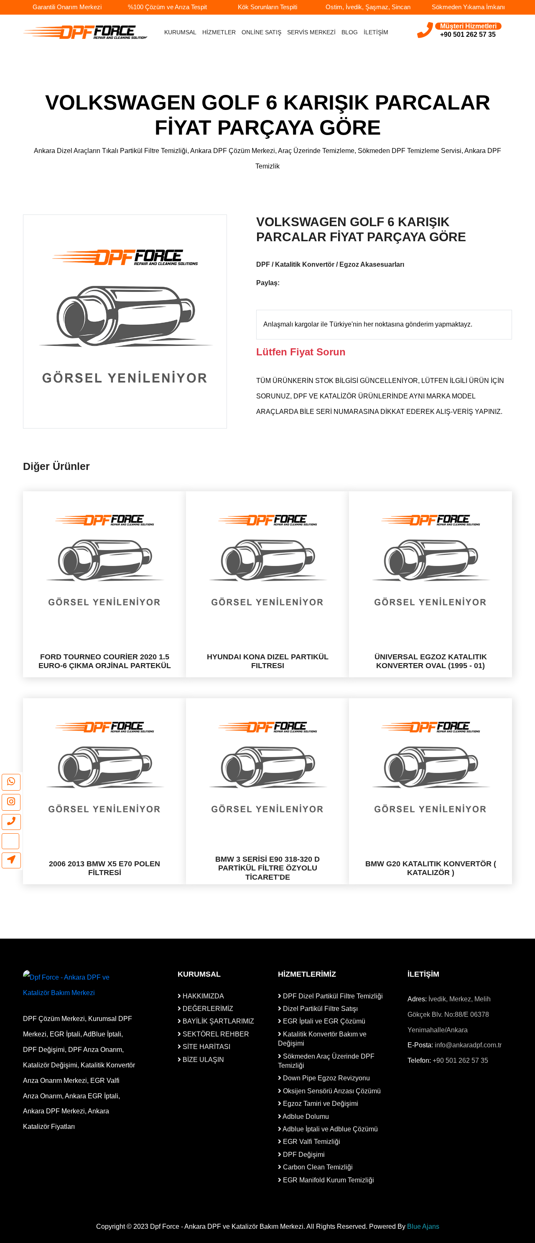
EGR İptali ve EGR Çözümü (323, 1021)
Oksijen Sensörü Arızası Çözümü (331, 1091)
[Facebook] (413, 1092)
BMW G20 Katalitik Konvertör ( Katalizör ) (430, 868)
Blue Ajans (423, 1226)
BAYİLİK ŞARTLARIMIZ (217, 1021)
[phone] (11, 822)
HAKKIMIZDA (202, 996)
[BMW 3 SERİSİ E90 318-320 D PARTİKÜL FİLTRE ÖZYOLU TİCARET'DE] (267, 767)
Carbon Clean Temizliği (317, 1167)
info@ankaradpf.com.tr (468, 1045)
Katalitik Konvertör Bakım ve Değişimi (322, 1039)
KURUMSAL (180, 32)
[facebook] (286, 283)
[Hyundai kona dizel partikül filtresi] (267, 560)
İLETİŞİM (376, 32)
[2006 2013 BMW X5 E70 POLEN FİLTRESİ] (104, 767)
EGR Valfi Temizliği (310, 1141)
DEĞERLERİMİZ (207, 1008)
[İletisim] (11, 860)
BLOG (349, 32)
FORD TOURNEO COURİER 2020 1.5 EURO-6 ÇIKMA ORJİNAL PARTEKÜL (104, 661)
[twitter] (300, 283)
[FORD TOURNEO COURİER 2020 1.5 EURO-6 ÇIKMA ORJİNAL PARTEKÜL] (104, 560)
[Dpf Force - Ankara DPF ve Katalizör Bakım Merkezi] (79, 985)
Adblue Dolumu (305, 1116)
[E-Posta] (10, 841)
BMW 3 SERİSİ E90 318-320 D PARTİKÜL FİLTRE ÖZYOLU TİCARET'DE (267, 868)
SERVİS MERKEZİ (311, 32)
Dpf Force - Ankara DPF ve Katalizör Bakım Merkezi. (227, 1226)
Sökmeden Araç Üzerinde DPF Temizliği (326, 1061)
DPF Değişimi (303, 1154)
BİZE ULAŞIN (202, 1059)
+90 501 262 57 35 (460, 1060)
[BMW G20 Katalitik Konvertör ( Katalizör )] (430, 767)
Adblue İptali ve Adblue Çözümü (329, 1129)
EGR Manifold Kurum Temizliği (327, 1180)
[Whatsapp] (11, 782)
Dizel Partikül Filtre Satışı (319, 1008)
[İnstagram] (425, 1092)
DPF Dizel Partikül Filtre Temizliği (332, 996)
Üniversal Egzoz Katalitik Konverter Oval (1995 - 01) (430, 661)
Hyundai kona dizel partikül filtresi (268, 661)
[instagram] (11, 802)
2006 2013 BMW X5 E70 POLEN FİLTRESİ (104, 868)
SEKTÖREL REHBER (215, 1034)
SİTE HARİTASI (205, 1046)
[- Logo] (85, 32)
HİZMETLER (219, 32)
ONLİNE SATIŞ (261, 32)
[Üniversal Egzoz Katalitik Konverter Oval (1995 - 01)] (430, 560)
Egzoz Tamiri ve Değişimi (319, 1103)
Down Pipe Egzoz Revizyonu (325, 1078)
